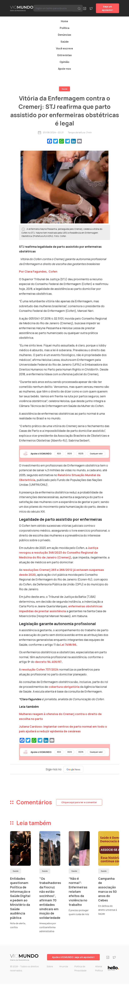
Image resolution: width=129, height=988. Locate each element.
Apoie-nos (64, 68)
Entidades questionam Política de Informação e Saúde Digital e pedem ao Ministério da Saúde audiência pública (20, 898)
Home (64, 21)
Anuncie (63, 966)
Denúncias (64, 34)
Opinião (64, 62)
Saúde (65, 41)
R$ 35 (81, 453)
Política (64, 28)
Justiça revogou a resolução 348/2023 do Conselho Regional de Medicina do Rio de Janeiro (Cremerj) (58, 552)
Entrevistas (64, 55)
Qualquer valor (96, 453)
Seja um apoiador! (107, 8)
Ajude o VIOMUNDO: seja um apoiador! (73, 957)
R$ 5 (59, 453)
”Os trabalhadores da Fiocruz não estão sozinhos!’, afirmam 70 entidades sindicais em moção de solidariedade (50, 898)
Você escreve (64, 48)
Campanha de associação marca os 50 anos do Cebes (107, 889)
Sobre (50, 966)
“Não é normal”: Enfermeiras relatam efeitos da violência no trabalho (78, 891)
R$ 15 (69, 453)
